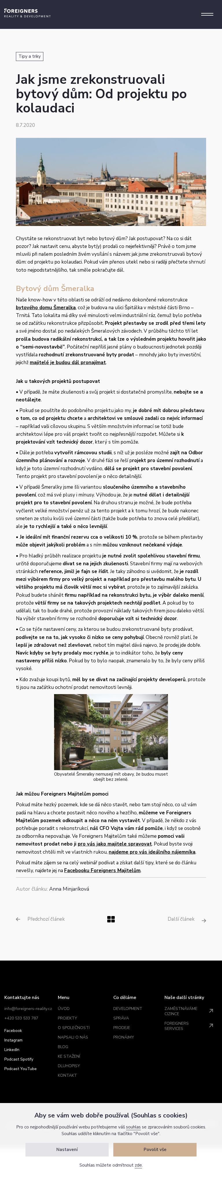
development (127, 1008)
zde (138, 1165)
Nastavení (67, 1149)
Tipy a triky (29, 56)
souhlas (133, 1127)
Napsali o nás (73, 1037)
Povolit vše (155, 1149)
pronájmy (123, 1037)
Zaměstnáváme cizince (180, 1011)
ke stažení (69, 1056)
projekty (67, 1018)
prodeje (121, 1027)
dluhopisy (69, 1066)
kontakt (67, 1075)
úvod (64, 1008)
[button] (207, 14)
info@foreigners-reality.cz (28, 1008)
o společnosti (74, 1027)
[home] (27, 13)
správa (121, 1018)
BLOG (63, 1047)
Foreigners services (176, 1026)
